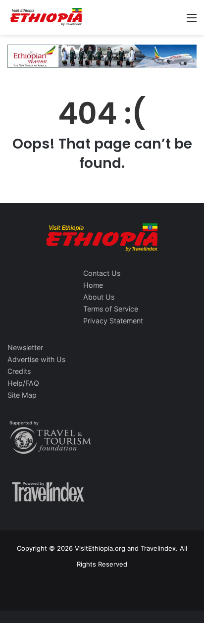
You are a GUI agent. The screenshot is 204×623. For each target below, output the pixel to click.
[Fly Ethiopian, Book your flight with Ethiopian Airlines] (102, 55)
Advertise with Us (36, 359)
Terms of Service (110, 309)
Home (93, 285)
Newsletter (25, 347)
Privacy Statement (113, 320)
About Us (98, 297)
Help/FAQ (23, 383)
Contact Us (101, 273)
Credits (19, 371)
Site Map (22, 395)
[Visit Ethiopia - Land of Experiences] (47, 17)
